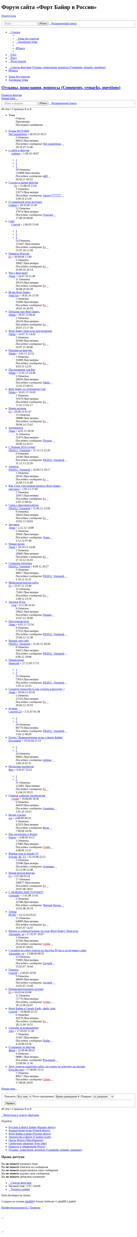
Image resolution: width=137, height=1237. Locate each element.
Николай (14, 663)
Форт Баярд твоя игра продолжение (30, 330)
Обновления (16, 660)
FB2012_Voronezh (19, 450)
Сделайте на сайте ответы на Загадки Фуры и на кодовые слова (47, 950)
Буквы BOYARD (19, 130)
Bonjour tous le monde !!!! (24, 853)
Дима (12, 276)
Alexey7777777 (52, 195)
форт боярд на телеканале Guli (27, 389)
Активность (16, 427)
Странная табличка (20, 563)
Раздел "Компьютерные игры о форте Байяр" (36, 737)
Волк (46, 827)
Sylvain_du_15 (17, 856)
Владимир (15, 740)
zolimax (15, 153)
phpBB (29, 1201)
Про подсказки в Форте (23, 834)
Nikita (12, 314)
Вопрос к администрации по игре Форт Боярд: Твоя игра (43, 930)
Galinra (13, 205)
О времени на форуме (22, 1047)
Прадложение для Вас (22, 369)
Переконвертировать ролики (26, 989)
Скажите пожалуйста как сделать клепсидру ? (37, 689)
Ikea (11, 769)
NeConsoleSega (18, 134)
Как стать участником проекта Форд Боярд (35, 485)
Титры (13, 911)
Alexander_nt (16, 934)
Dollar (46, 1040)
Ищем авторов (17, 408)
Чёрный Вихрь (52, 905)
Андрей (47, 963)
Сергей (15, 224)
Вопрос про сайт (19, 640)
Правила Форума (19, 253)
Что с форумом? (18, 272)
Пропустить (8, 15)
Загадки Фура (17, 601)
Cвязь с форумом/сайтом (24, 505)
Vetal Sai (14, 295)
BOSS (12, 914)
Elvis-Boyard (16, 1069)
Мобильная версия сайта (24, 582)
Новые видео (17, 543)
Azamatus (48, 808)
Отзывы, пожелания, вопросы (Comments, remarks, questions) (60, 87)
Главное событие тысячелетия (27, 795)
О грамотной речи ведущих (25, 201)
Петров (47, 440)
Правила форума (11, 95)
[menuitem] (27, 38)
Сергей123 (15, 711)
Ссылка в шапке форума (23, 182)
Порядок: (87, 1096)
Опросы (13, 969)
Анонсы (14, 466)
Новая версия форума (22, 872)
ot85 (45, 176)
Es (15, 185)
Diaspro (47, 614)
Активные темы (18, 79)
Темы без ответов (19, 76)
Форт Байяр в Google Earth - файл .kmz (32, 1008)
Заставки (14, 524)
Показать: (10, 1096)
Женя (12, 1050)
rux (10, 818)
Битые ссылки (17, 814)
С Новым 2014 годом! (22, 447)
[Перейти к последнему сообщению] (63, 143)
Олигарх (48, 214)
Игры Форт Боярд (19, 292)
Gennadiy (14, 895)
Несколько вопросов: (21, 766)
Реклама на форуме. (21, 350)
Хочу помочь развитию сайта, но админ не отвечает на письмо (47, 1066)
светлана (14, 489)
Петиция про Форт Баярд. (24, 311)
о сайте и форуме (19, 150)
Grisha (15, 798)
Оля (13, 605)
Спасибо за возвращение (24, 1027)
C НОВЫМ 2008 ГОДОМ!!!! (26, 892)
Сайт (12, 221)
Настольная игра (19, 621)
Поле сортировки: (43, 1096)
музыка (13, 708)
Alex (11, 1031)
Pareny (12, 837)
